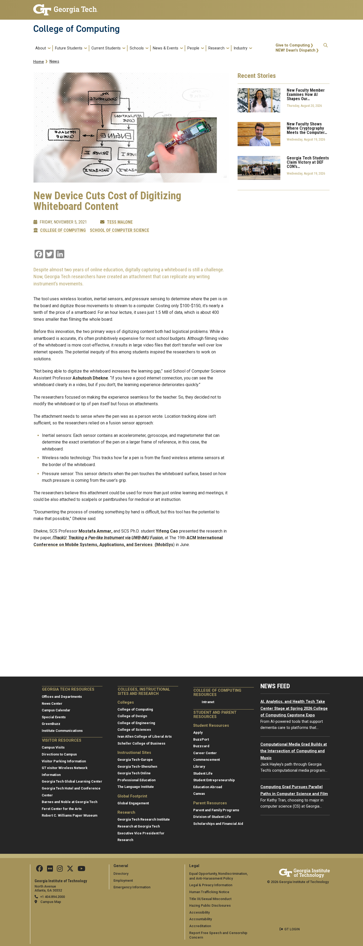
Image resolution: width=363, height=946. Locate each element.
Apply (197, 732)
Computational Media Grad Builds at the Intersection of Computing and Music (293, 751)
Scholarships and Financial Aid (218, 824)
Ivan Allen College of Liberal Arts (144, 736)
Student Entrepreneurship (214, 780)
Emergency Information (131, 887)
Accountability (200, 919)
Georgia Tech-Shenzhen (137, 766)
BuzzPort (201, 739)
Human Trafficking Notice (209, 892)
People (193, 48)
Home (38, 62)
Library (199, 766)
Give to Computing (293, 45)
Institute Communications (62, 731)
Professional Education (136, 780)
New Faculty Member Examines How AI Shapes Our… (306, 94)
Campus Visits (53, 747)
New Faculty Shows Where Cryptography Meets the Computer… (307, 128)
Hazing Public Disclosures (210, 905)
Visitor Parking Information (64, 761)
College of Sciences (134, 730)
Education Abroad (207, 787)
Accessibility (199, 912)
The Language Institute (135, 787)
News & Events (165, 48)
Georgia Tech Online (134, 773)
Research (216, 48)
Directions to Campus (59, 754)
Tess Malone (120, 222)
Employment (123, 880)
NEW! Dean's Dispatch (295, 50)
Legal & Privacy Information (210, 885)
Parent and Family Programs (216, 810)
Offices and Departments (62, 697)
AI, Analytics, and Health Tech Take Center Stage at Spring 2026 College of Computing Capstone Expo (294, 708)
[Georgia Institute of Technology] (65, 7)
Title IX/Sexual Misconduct (210, 899)
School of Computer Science (119, 230)
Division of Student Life (212, 817)
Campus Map (50, 902)
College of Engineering (136, 723)
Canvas (199, 794)
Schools (137, 48)
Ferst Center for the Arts (62, 809)
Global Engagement (133, 803)
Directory (120, 874)
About (40, 48)
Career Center (205, 753)
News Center (52, 704)
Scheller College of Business (141, 743)
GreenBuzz (51, 724)
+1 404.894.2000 (52, 897)
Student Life (203, 773)
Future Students (68, 48)
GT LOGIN (292, 929)
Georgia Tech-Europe (135, 760)
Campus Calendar (56, 710)
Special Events (54, 717)
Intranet (208, 702)
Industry (240, 48)
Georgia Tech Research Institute (143, 819)
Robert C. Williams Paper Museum (69, 815)
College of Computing (76, 28)
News (54, 61)
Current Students (106, 48)
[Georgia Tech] (304, 872)
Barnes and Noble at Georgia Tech (69, 802)
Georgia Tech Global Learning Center (72, 781)
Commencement (206, 760)
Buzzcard (201, 746)
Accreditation (200, 926)
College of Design (132, 716)
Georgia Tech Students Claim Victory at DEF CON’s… (308, 162)
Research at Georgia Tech (138, 826)
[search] (325, 48)
